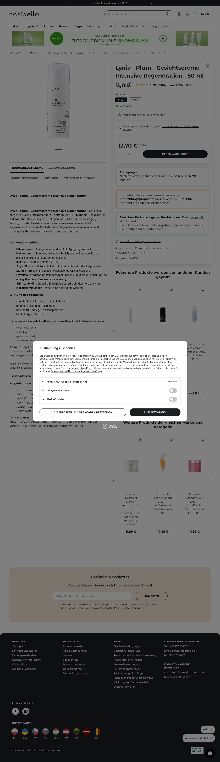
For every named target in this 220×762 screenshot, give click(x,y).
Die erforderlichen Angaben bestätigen (82, 412)
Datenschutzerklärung (81, 368)
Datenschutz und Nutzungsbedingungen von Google (76, 371)
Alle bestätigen (155, 412)
